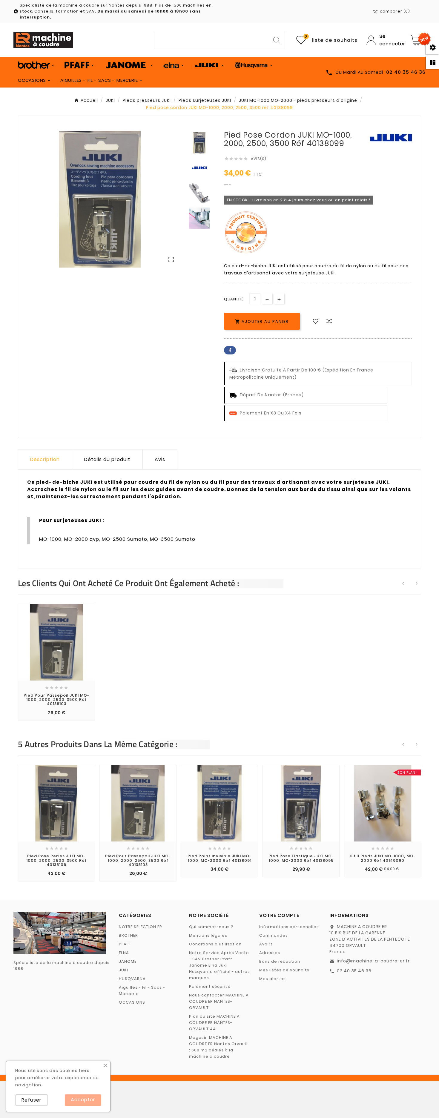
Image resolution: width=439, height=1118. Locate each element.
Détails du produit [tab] (107, 459)
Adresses (269, 953)
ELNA (124, 953)
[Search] (276, 40)
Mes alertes (272, 979)
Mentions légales (208, 935)
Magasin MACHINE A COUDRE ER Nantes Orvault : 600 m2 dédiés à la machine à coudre (218, 1047)
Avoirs (266, 944)
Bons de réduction (279, 961)
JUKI (123, 970)
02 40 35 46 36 (354, 971)
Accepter (83, 1099)
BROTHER (128, 935)
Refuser (32, 1099)
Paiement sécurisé (210, 986)
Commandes (273, 935)
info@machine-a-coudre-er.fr (373, 961)
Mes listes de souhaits (284, 970)
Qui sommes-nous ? (211, 927)
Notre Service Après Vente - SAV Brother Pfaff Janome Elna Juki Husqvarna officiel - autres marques (219, 965)
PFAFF (125, 944)
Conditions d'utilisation (215, 944)
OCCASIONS (132, 1002)
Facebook (230, 350)
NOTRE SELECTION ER (140, 927)
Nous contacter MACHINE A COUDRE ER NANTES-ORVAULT (219, 1001)
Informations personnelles (289, 927)
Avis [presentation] (160, 459)
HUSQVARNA (132, 979)
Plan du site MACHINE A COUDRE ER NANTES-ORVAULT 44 (214, 1022)
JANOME (127, 961)
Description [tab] (45, 459)
